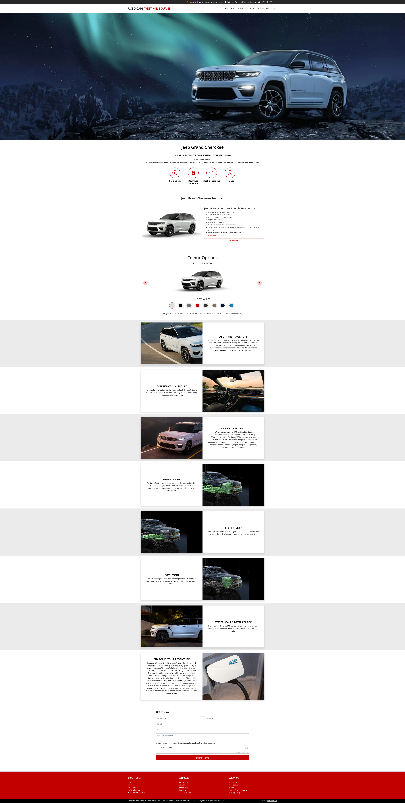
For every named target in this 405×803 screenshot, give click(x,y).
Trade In (248, 8)
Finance (240, 8)
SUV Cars (182, 790)
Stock (233, 8)
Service (256, 8)
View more (212, 236)
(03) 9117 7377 (266, 2)
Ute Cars (182, 785)
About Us (233, 782)
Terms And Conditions (238, 790)
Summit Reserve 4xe (202, 263)
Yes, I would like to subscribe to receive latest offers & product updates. (186, 743)
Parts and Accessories (137, 792)
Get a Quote (233, 240)
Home (227, 8)
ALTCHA (245, 752)
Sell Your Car (133, 787)
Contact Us (233, 785)
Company (270, 8)
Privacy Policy (234, 792)
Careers (232, 787)
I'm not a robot (166, 747)
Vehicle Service (134, 790)
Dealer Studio (272, 801)
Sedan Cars (183, 787)
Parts (262, 8)
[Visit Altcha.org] (246, 748)
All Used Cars (184, 782)
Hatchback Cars (185, 792)
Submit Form (202, 757)
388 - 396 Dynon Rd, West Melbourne (242, 2)
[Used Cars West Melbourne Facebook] (275, 2)
